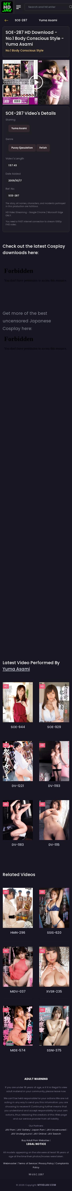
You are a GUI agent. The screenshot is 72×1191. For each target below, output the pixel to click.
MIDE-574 (17, 1050)
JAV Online (39, 1133)
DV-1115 (54, 844)
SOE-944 (18, 727)
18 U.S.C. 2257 (36, 1174)
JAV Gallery (23, 1129)
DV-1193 (54, 786)
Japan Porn (38, 1129)
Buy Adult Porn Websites (35, 1140)
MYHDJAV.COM (46, 1185)
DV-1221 (18, 786)
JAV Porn (10, 1129)
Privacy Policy (46, 1163)
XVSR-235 (54, 991)
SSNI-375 (54, 1050)
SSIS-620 (54, 932)
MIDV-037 (18, 991)
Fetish (43, 147)
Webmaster (9, 1163)
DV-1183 (18, 844)
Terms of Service (27, 1163)
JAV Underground (21, 1133)
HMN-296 (17, 932)
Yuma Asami (19, 128)
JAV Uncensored (56, 1129)
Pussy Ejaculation (22, 147)
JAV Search (54, 1133)
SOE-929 (54, 727)
